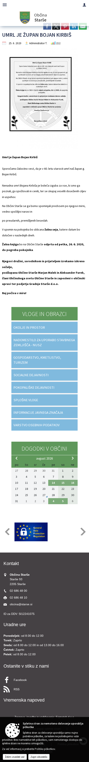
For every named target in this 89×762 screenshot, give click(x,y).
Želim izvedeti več (15, 757)
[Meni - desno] (84, 4)
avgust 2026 (44, 458)
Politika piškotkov (45, 749)
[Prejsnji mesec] (16, 458)
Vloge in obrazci (44, 314)
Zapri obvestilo (38, 757)
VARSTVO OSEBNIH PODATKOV (36, 425)
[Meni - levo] (4, 4)
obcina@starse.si (21, 604)
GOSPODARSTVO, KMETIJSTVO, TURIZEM (37, 360)
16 (72, 483)
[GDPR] (31, 532)
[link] (47, 26)
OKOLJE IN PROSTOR (29, 327)
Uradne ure (15, 624)
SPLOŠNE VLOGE (25, 400)
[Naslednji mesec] (72, 458)
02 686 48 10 (18, 597)
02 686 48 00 (18, 590)
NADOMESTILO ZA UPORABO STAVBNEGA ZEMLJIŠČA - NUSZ (44, 342)
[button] (7, 531)
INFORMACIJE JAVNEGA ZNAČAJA (38, 412)
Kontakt (11, 563)
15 (62, 483)
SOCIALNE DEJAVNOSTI (31, 375)
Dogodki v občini (44, 448)
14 (53, 483)
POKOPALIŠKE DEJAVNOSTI (33, 387)
